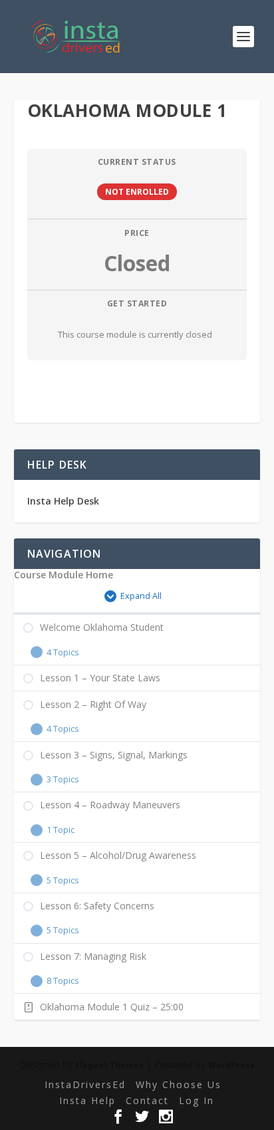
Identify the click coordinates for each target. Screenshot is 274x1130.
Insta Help (87, 1100)
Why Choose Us (178, 1084)
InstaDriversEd (85, 1084)
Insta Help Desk (63, 501)
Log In (196, 1100)
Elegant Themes (109, 1065)
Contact (147, 1100)
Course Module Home (63, 575)
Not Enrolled (137, 191)
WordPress (231, 1065)
